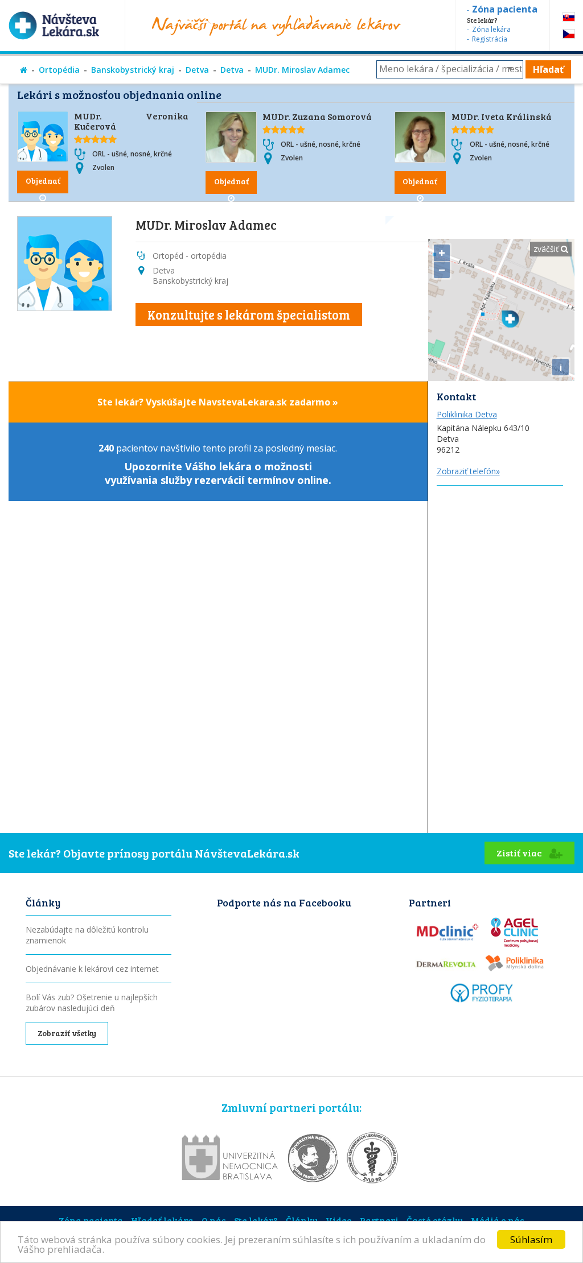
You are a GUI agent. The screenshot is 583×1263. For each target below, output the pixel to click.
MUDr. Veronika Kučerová (131, 121)
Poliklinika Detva (467, 414)
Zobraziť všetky (67, 1033)
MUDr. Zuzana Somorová (317, 116)
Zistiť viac (520, 853)
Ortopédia (59, 69)
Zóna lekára (491, 29)
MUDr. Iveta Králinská (501, 116)
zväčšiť (547, 248)
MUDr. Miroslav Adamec (302, 69)
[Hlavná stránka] (23, 69)
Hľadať (548, 69)
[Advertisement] (501, 557)
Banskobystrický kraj (132, 69)
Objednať (43, 180)
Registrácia (489, 39)
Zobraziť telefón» (468, 471)
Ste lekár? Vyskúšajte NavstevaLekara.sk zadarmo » (217, 402)
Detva (197, 69)
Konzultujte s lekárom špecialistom (248, 314)
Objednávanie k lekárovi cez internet (92, 968)
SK (569, 17)
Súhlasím (531, 1239)
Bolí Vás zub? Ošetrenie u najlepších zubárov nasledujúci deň (92, 1002)
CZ (569, 34)
